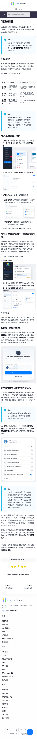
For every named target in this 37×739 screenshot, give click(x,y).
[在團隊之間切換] (9, 586)
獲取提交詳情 (20, 45)
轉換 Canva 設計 (7, 677)
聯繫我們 (5, 625)
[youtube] (7, 730)
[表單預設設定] (28, 586)
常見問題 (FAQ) (7, 697)
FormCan (13, 611)
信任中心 (5, 711)
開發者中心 (5, 693)
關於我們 (5, 621)
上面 (7, 286)
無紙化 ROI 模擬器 (7, 639)
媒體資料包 (5, 642)
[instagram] (17, 730)
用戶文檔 (5, 690)
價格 (3, 669)
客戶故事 (5, 652)
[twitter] (26, 730)
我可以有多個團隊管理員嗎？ (13, 547)
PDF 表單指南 (6, 628)
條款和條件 (5, 718)
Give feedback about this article (19, 575)
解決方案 (5, 666)
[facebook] (12, 730)
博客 (3, 632)
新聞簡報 (5, 635)
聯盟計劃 (5, 680)
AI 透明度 (5, 707)
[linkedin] (21, 730)
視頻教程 (5, 704)
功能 (3, 662)
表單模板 (5, 700)
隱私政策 (5, 714)
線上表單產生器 (7, 659)
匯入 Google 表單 (7, 673)
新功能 (4, 655)
